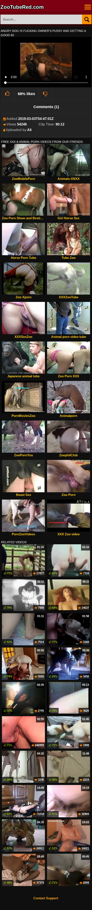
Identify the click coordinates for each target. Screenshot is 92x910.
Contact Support (45, 898)
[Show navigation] (88, 7)
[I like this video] (8, 93)
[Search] (87, 19)
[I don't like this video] (45, 93)
